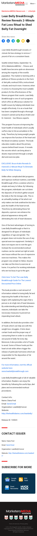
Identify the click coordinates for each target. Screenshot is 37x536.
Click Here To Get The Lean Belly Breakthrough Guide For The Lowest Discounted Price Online (16, 280)
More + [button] (32, 4)
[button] (26, 4)
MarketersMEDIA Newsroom (13, 11)
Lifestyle (31, 11)
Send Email (11, 404)
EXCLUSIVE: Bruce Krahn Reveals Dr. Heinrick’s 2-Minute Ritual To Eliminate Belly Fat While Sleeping (17, 166)
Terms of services (14, 524)
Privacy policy (24, 524)
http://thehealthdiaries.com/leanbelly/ (17, 413)
